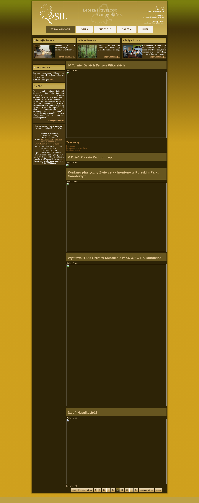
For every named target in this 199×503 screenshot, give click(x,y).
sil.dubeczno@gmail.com (51, 140)
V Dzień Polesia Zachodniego (90, 157)
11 (104, 490)
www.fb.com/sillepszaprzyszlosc (49, 144)
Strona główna (60, 29)
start (74, 490)
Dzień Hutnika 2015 (82, 412)
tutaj (51, 80)
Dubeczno (105, 29)
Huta (145, 29)
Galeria (127, 29)
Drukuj (69, 71)
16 (127, 490)
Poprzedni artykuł (85, 490)
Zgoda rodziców (73, 150)
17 (131, 490)
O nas (84, 29)
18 (136, 490)
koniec (158, 490)
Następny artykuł (146, 490)
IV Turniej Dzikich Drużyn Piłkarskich (96, 65)
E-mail (75, 71)
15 (122, 490)
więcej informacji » (67, 57)
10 (99, 490)
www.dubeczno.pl (48, 142)
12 (108, 490)
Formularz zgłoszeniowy (76, 148)
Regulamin (70, 146)
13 (113, 490)
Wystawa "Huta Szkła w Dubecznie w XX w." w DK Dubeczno (114, 258)
